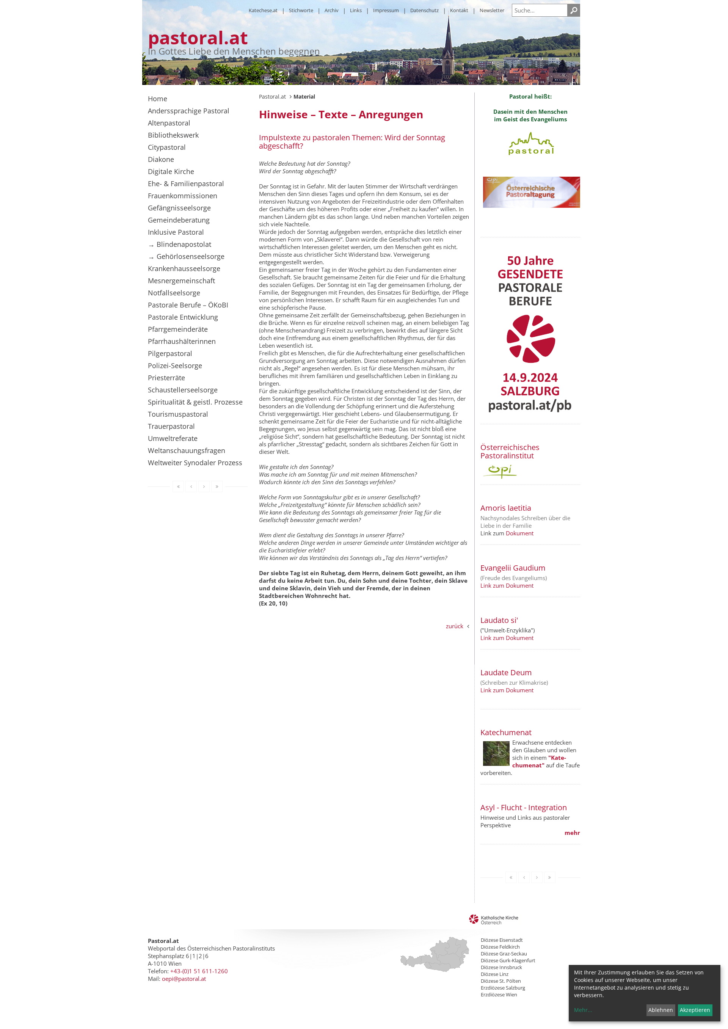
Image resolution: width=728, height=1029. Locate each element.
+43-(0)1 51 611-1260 (199, 971)
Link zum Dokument (506, 585)
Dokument (519, 533)
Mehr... (583, 1009)
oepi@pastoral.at (184, 978)
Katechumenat (506, 732)
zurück (454, 626)
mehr (572, 832)
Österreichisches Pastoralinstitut (510, 451)
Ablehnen (660, 1009)
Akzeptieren (695, 1009)
